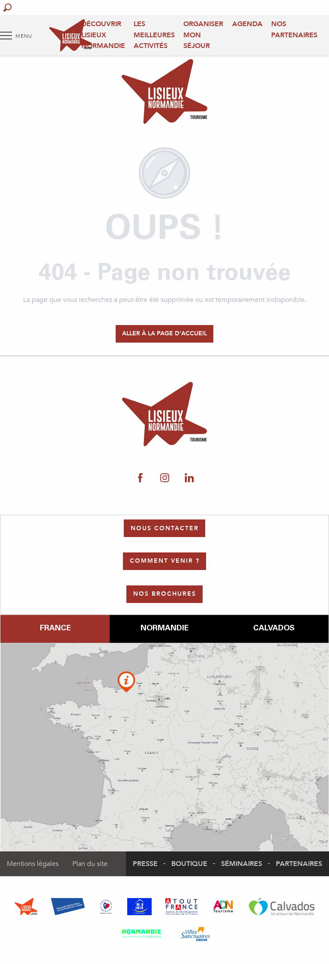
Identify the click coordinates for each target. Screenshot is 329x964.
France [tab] (55, 629)
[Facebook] (140, 478)
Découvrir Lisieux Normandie (103, 35)
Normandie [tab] (164, 629)
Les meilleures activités (154, 35)
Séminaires (241, 863)
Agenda (247, 24)
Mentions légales (33, 863)
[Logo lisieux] (164, 414)
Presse (145, 863)
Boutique (189, 863)
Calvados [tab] (274, 629)
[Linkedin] (189, 478)
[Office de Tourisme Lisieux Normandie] (70, 35)
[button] (7, 7)
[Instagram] (165, 478)
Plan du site (90, 863)
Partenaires (299, 863)
